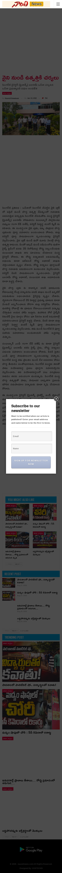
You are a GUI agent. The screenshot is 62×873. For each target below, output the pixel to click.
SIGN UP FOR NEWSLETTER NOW (31, 462)
